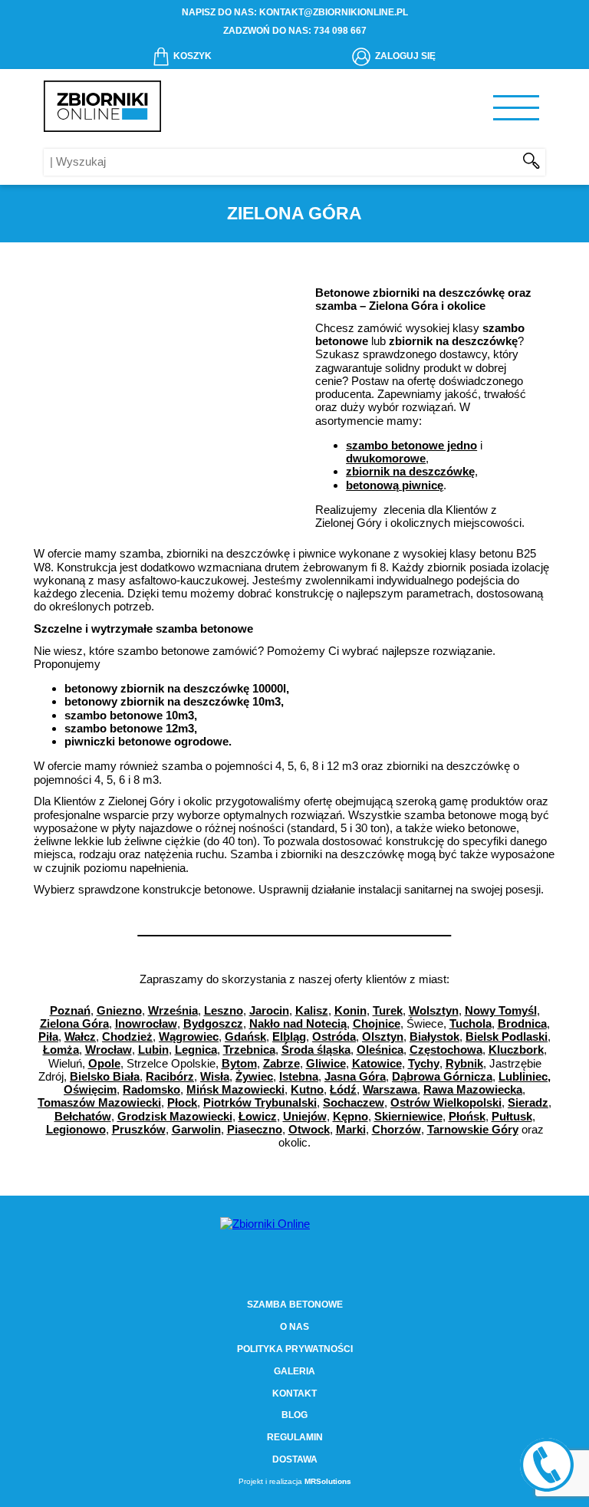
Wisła (214, 1076)
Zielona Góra (74, 1023)
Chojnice (376, 1023)
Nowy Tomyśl (501, 1010)
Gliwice (326, 1063)
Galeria (294, 1371)
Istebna (298, 1076)
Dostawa (295, 1459)
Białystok (434, 1036)
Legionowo (76, 1129)
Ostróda (334, 1036)
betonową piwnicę (394, 485)
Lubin (153, 1049)
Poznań (70, 1010)
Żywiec (254, 1076)
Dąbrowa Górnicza (442, 1076)
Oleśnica (380, 1049)
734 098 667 (340, 30)
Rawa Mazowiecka (472, 1089)
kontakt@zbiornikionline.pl (333, 12)
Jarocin (269, 1010)
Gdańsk (245, 1036)
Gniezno (119, 1010)
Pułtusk (512, 1116)
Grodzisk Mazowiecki (174, 1116)
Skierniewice (408, 1116)
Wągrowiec (189, 1036)
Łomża (61, 1049)
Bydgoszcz (213, 1023)
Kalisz (311, 1010)
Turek (388, 1010)
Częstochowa (446, 1049)
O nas (294, 1326)
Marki (351, 1129)
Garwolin (196, 1129)
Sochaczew (353, 1102)
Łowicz (258, 1116)
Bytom (239, 1063)
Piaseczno (254, 1129)
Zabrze (281, 1063)
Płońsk (467, 1116)
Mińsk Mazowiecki (235, 1089)
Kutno (307, 1089)
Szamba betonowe (295, 1304)
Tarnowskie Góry (472, 1129)
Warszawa (390, 1089)
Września (173, 1010)
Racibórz (170, 1076)
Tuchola (470, 1023)
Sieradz (528, 1102)
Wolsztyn (434, 1010)
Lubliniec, (525, 1076)
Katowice (377, 1063)
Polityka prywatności (295, 1349)
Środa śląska (315, 1049)
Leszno (223, 1010)
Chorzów (396, 1129)
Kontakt (294, 1393)
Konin (350, 1010)
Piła (48, 1036)
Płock (182, 1102)
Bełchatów (82, 1116)
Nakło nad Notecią (298, 1023)
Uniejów (305, 1116)
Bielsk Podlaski (507, 1036)
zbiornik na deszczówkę (410, 471)
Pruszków (139, 1129)
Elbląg (289, 1036)
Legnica (196, 1049)
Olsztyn (382, 1036)
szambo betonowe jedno (411, 445)
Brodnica (522, 1023)
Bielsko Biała (105, 1076)
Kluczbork (516, 1049)
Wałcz (80, 1036)
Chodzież (127, 1036)
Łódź (343, 1089)
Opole (104, 1063)
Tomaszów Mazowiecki (99, 1102)
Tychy (423, 1063)
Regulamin (295, 1437)
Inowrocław (146, 1023)
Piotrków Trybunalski (260, 1102)
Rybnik (464, 1063)
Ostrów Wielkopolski (446, 1102)
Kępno (350, 1116)
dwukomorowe (386, 458)
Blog (294, 1415)
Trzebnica (249, 1049)
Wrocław (108, 1049)
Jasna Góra (355, 1076)
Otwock (309, 1129)
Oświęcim (90, 1089)
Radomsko (151, 1089)
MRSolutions (327, 1481)
